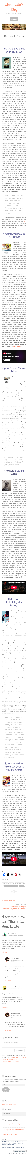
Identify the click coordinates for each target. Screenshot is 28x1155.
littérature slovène (11, 886)
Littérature (20, 883)
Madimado (15, 958)
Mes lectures (17, 33)
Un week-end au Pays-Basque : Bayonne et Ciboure (14, 907)
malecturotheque (15, 933)
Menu (15, 19)
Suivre (6, 1089)
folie (11, 883)
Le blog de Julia (14, 987)
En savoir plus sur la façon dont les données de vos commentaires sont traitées (14, 1059)
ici (24, 222)
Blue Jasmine (17, 347)
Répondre (5, 952)
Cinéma (9, 33)
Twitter (7, 1101)
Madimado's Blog (14, 7)
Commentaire (19, 1050)
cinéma (5, 883)
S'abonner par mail (11, 1076)
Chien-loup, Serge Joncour (9, 1134)
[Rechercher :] (14, 1114)
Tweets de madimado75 (9, 1104)
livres (22, 886)
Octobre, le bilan (8, 900)
